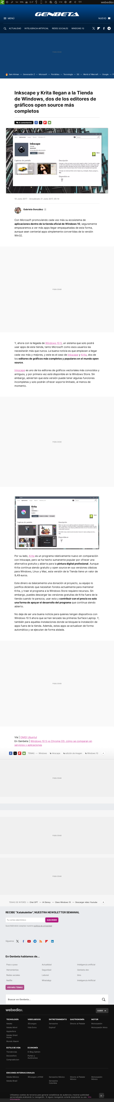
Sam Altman (14, 74)
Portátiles (55, 74)
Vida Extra (32, 1027)
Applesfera (11, 1031)
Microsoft (43, 74)
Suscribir (52, 920)
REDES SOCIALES (60, 28)
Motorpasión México (96, 1078)
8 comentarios (25, 122)
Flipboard (98, 28)
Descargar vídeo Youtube (86, 902)
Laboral (45, 975)
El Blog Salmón (34, 1052)
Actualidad (47, 964)
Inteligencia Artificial (86, 980)
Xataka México (12, 1077)
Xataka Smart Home (12, 1036)
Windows (43, 753)
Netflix (9, 980)
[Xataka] (2, 2)
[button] (35, 209)
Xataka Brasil (11, 1081)
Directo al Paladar (77, 1023)
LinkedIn (52, 941)
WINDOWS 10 (77, 28)
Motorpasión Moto (99, 1027)
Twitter (93, 28)
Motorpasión (96, 1023)
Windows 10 (92, 753)
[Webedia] (14, 1009)
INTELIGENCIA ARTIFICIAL (36, 28)
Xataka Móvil (11, 1027)
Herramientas (12, 970)
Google (105, 74)
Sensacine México (57, 1077)
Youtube (29, 941)
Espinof (52, 1027)
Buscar (103, 999)
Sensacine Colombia (53, 1082)
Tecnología (68, 74)
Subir (100, 1011)
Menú (11, 18)
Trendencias (11, 1052)
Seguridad (46, 970)
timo (79, 975)
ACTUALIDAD (15, 28)
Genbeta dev (83, 970)
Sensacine (53, 1023)
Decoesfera (11, 1056)
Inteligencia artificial (86, 964)
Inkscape (73, 354)
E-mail (49, 122)
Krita (84, 354)
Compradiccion (12, 1059)
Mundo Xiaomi (12, 1041)
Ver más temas (15, 987)
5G (78, 74)
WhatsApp (46, 980)
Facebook (104, 28)
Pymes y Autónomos (33, 1057)
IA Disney (46, 902)
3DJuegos (32, 1023)
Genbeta (57, 14)
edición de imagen (73, 753)
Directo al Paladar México (77, 1078)
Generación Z (29, 74)
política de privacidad (43, 926)
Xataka (9, 1023)
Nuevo (102, 18)
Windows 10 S (53, 343)
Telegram (109, 28)
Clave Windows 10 (63, 902)
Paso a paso (12, 964)
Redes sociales (13, 975)
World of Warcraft (90, 74)
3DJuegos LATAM (35, 1077)
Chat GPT (34, 902)
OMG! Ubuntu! (28, 737)
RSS (41, 941)
